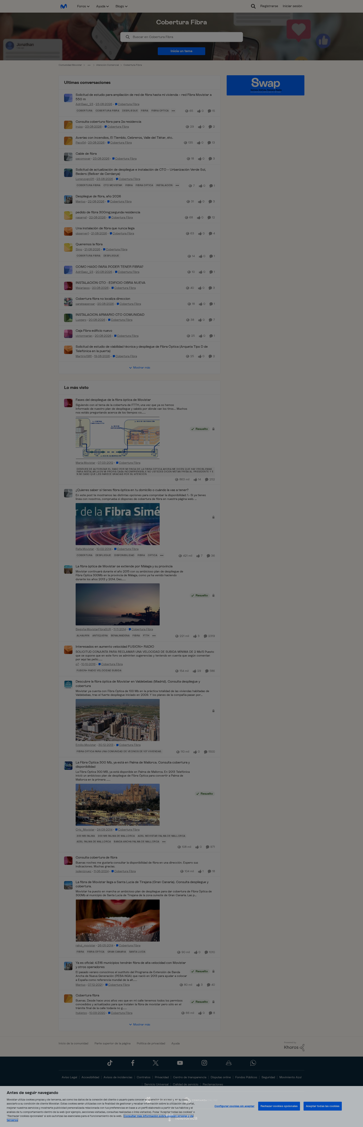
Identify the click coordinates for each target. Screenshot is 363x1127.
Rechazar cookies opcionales (279, 1106)
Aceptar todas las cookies (322, 1106)
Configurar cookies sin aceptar (234, 1106)
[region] (181, 1106)
